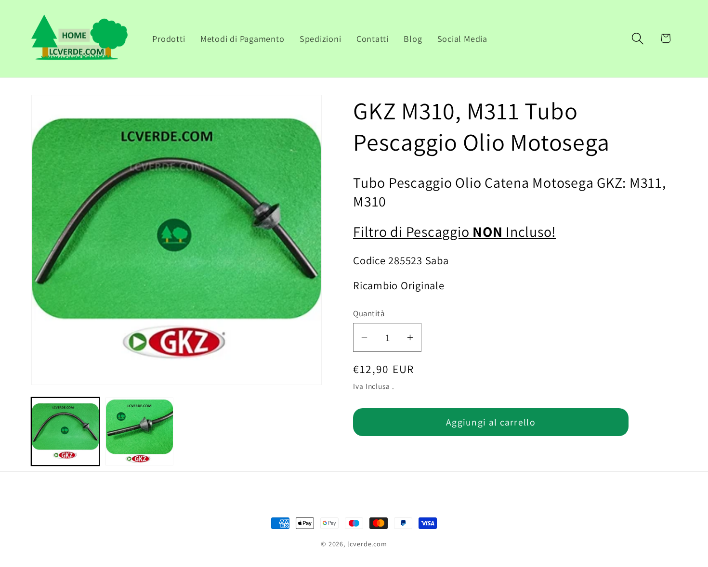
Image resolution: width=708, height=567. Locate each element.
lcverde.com (367, 543)
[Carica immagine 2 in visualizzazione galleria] (139, 431)
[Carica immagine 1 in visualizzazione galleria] (65, 431)
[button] (638, 38)
